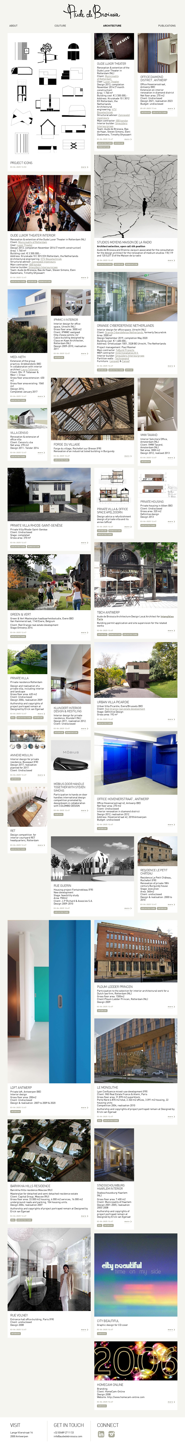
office (129, 370)
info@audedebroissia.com (68, 1436)
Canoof (126, 361)
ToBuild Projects (125, 350)
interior (119, 143)
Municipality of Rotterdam (108, 77)
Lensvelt (114, 361)
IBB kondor (122, 121)
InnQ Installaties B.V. (127, 353)
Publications (167, 26)
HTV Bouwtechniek (107, 111)
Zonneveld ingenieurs (44, 262)
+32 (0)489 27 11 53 (64, 1432)
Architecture (112, 26)
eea (13, 718)
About (13, 26)
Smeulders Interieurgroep (43, 267)
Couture (60, 26)
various (59, 814)
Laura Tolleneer (30, 369)
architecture (105, 143)
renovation (103, 147)
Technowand (122, 358)
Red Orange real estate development (125, 709)
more (83, 167)
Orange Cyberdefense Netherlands (124, 332)
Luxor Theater (111, 81)
